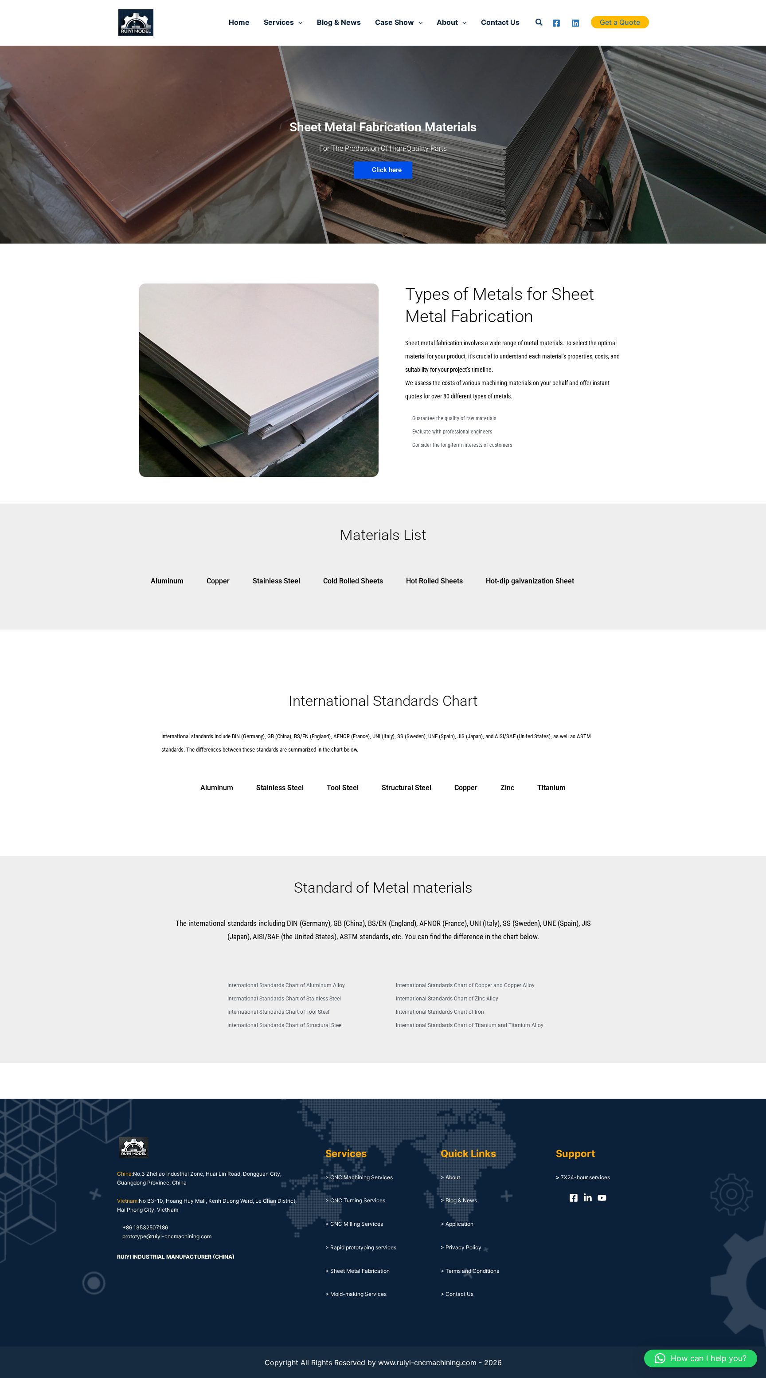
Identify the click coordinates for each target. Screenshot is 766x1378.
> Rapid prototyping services (360, 1247)
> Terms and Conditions (470, 1271)
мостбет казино (67, 110)
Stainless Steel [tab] (276, 581)
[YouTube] (602, 1197)
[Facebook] (556, 23)
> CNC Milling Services (354, 1224)
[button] (539, 22)
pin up (65, 110)
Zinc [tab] (507, 787)
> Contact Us (457, 1294)
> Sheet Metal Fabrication (357, 1271)
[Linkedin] (575, 23)
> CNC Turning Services (355, 1200)
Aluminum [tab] (167, 581)
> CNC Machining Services (359, 1177)
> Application (457, 1224)
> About (450, 1177)
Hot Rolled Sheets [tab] (434, 581)
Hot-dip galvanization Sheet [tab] (530, 581)
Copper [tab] (218, 581)
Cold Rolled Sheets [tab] (353, 581)
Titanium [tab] (551, 787)
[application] (298, 22)
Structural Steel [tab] (406, 787)
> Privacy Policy (461, 1247)
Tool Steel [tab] (343, 787)
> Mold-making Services (356, 1294)
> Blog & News (459, 1200)
